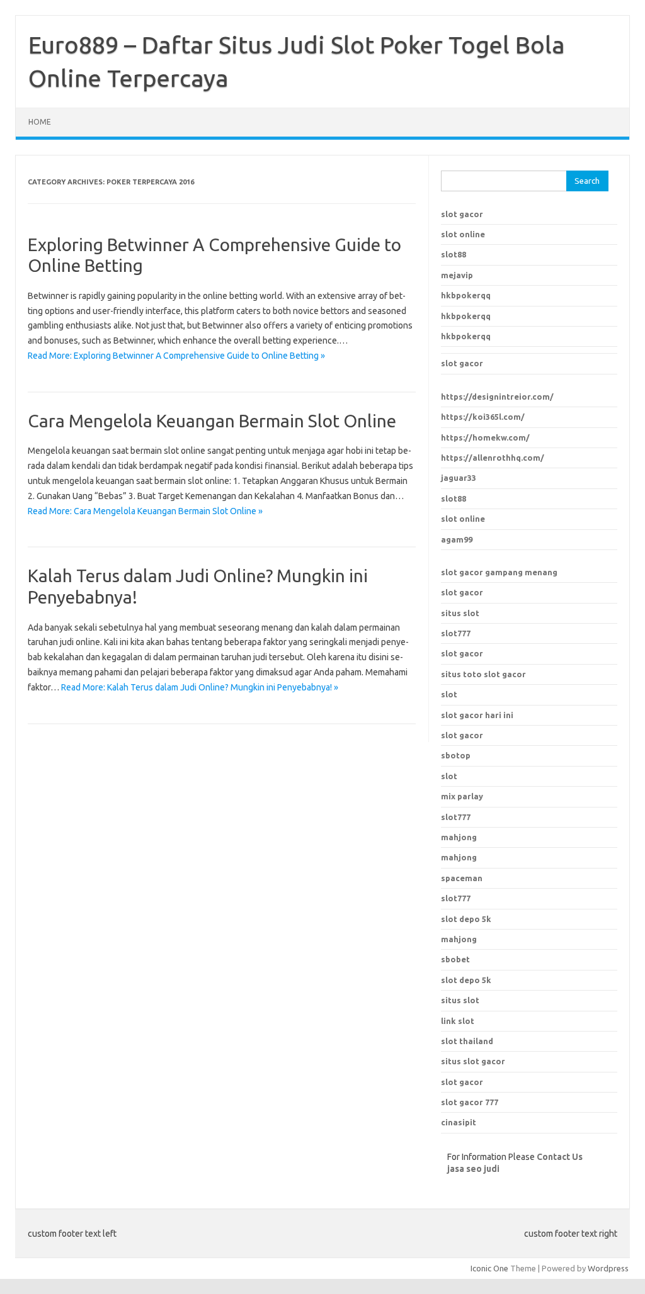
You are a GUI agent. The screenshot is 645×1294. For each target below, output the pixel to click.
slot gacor (462, 214)
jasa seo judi (473, 1169)
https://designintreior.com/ (497, 396)
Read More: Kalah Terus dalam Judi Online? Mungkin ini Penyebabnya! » (199, 687)
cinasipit (458, 1122)
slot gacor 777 (469, 1102)
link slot (457, 1020)
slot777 (456, 633)
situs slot (460, 613)
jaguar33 (458, 477)
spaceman (461, 878)
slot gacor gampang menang (499, 572)
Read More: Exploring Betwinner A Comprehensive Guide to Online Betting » (176, 356)
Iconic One (489, 1268)
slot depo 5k (466, 918)
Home (39, 122)
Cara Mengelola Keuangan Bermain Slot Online (212, 420)
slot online (463, 234)
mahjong (459, 857)
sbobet (455, 959)
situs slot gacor (473, 1061)
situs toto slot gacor (483, 674)
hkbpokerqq (466, 295)
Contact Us (560, 1157)
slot (449, 694)
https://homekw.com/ (485, 437)
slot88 (453, 254)
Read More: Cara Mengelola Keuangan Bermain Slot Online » (145, 511)
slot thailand (467, 1041)
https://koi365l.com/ (483, 416)
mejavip (457, 275)
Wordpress (608, 1268)
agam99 (456, 539)
